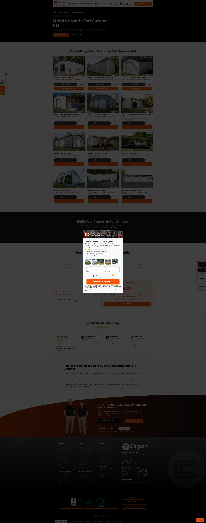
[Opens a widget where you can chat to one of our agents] (200, 520)
